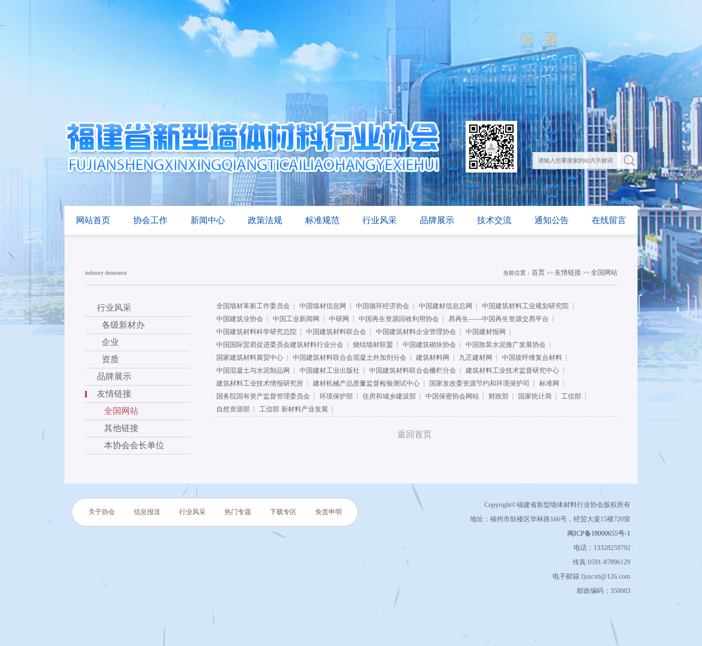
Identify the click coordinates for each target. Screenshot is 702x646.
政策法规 (265, 220)
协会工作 (150, 220)
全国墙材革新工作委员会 (253, 306)
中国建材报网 (486, 331)
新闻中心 (208, 220)
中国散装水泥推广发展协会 (506, 344)
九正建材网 (475, 357)
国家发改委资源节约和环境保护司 (479, 383)
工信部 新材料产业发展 (293, 409)
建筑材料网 (432, 357)
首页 (538, 272)
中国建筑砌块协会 (429, 344)
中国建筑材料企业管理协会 (416, 331)
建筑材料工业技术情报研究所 (259, 383)
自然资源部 (233, 409)
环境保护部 (336, 396)
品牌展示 (437, 220)
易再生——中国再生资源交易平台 (498, 319)
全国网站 (604, 272)
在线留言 (609, 220)
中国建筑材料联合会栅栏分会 (412, 370)
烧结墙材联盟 (373, 344)
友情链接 (567, 272)
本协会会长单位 (130, 445)
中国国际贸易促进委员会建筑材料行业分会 (279, 344)
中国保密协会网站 (452, 396)
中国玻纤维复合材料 (532, 357)
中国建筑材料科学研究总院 (256, 331)
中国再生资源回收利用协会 (399, 319)
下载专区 (283, 512)
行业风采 (379, 220)
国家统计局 (535, 396)
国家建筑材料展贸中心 (249, 357)
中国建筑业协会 (239, 319)
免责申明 (328, 512)
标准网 (549, 383)
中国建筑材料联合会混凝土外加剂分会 (349, 357)
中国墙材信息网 (322, 306)
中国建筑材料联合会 (336, 331)
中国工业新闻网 (296, 319)
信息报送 (147, 512)
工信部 (571, 396)
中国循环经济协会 (382, 306)
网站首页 (93, 220)
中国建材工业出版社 (329, 370)
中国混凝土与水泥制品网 (253, 370)
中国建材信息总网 (445, 306)
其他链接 (117, 428)
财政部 (499, 396)
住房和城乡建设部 (389, 396)
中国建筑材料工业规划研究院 (525, 306)
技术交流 (494, 220)
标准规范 (322, 220)
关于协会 (101, 512)
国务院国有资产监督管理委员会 (263, 396)
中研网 (339, 319)
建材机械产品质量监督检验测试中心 (366, 383)
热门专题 (237, 512)
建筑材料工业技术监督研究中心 (512, 370)
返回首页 (414, 434)
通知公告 (551, 220)
